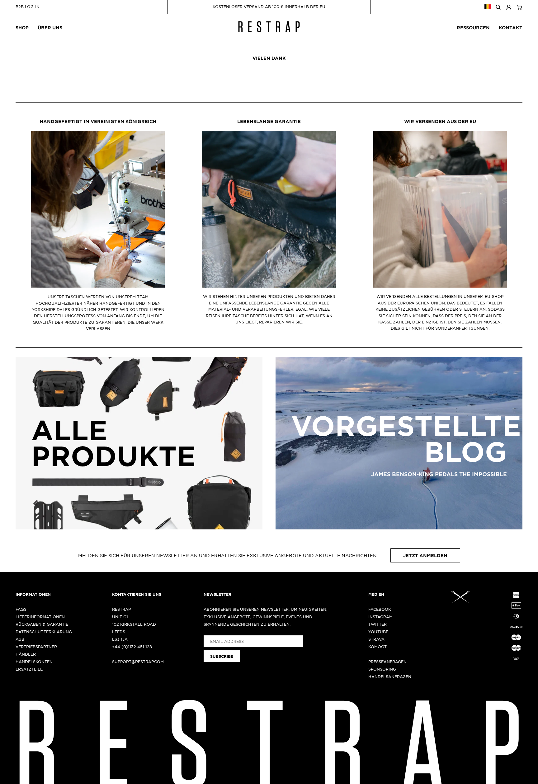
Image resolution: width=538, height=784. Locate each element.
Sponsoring (382, 669)
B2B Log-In (28, 6)
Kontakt (510, 27)
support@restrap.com (138, 661)
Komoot (377, 646)
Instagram (380, 616)
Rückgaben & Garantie (42, 624)
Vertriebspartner (36, 646)
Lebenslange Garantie (269, 121)
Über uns (50, 27)
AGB (20, 639)
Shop (22, 27)
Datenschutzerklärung (44, 631)
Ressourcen (473, 27)
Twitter (377, 624)
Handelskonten (34, 661)
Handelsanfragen (389, 676)
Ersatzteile (29, 669)
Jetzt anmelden (425, 555)
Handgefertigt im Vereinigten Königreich (98, 121)
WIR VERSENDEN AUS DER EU (440, 121)
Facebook (379, 609)
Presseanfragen (387, 661)
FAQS (21, 609)
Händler (26, 654)
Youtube (378, 631)
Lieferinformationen (40, 616)
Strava (376, 639)
